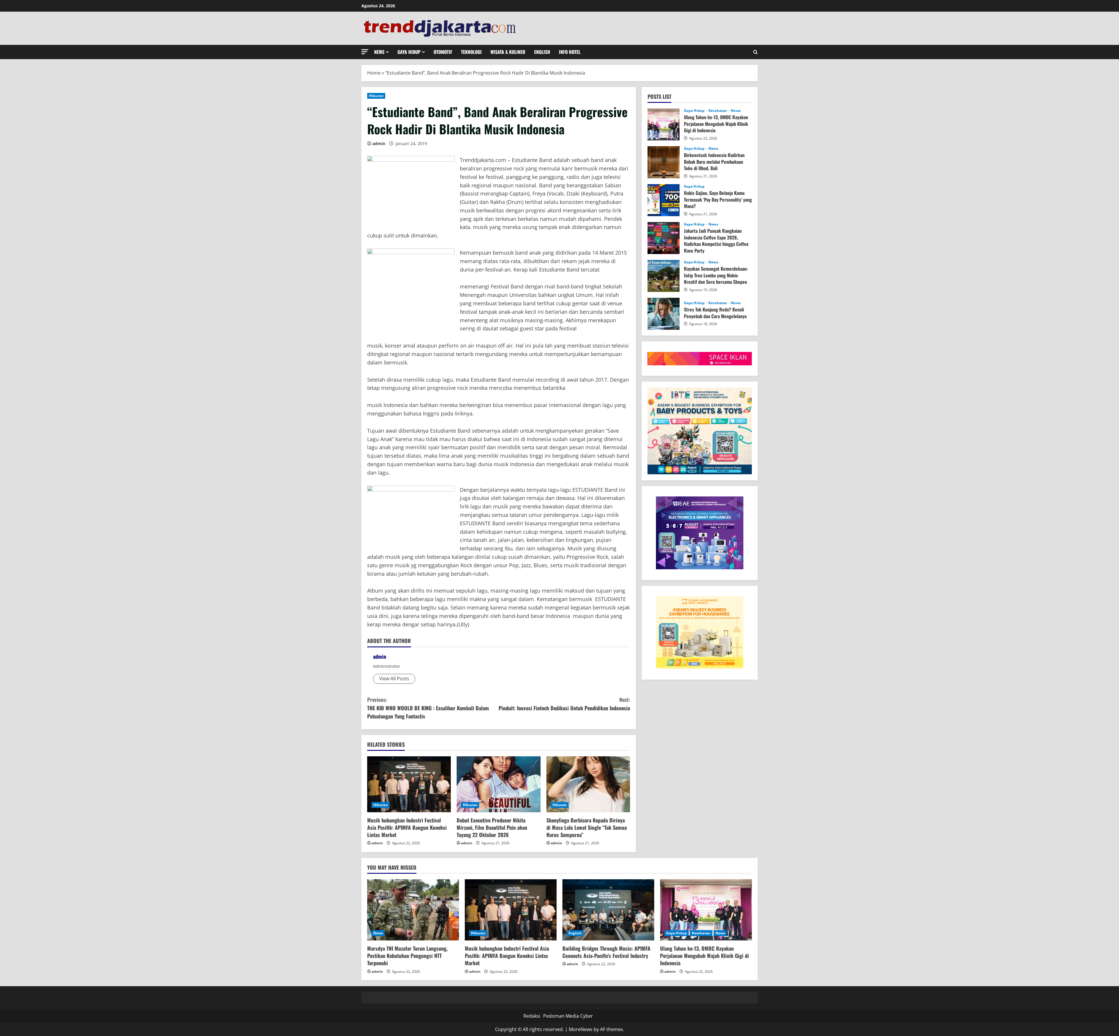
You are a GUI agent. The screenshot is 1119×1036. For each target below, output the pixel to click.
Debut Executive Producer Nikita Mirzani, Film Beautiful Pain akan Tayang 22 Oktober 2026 (492, 827)
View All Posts (394, 678)
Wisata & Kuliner (507, 51)
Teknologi (471, 51)
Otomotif (443, 51)
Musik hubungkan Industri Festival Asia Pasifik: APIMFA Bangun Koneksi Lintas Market (407, 827)
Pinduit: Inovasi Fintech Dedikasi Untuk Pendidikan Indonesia (564, 704)
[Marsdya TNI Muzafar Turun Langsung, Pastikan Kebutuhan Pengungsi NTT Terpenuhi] (413, 909)
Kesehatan (718, 110)
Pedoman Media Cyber (568, 1016)
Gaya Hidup (408, 51)
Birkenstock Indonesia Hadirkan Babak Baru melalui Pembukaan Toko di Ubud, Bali (664, 162)
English (542, 51)
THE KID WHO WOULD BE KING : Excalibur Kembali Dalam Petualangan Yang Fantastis (428, 708)
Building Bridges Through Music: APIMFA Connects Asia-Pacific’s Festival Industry (606, 952)
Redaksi (531, 1016)
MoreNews (580, 1029)
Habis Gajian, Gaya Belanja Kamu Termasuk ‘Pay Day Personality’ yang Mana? (664, 200)
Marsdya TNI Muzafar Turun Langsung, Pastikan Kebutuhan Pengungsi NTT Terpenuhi (407, 956)
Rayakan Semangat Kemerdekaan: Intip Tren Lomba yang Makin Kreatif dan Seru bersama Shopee (664, 276)
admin (378, 143)
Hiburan (376, 95)
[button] (364, 51)
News (379, 51)
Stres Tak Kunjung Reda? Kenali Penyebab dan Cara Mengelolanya (664, 314)
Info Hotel (569, 51)
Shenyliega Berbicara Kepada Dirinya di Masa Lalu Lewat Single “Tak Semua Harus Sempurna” (586, 827)
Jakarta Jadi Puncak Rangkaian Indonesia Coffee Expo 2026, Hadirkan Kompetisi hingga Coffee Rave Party (664, 238)
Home (374, 73)
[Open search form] (755, 52)
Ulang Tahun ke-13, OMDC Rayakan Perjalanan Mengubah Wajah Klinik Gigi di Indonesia (664, 124)
